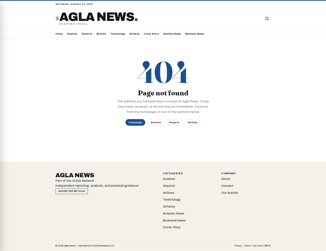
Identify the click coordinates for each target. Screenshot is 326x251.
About (225, 179)
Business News (194, 34)
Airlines (101, 34)
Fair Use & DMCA (262, 245)
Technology (117, 34)
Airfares (134, 34)
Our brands (229, 193)
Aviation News (172, 34)
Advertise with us (71, 191)
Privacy (238, 245)
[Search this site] (267, 18)
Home (59, 34)
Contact (227, 186)
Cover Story (151, 34)
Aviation (72, 34)
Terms (247, 245)
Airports (87, 34)
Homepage (135, 122)
